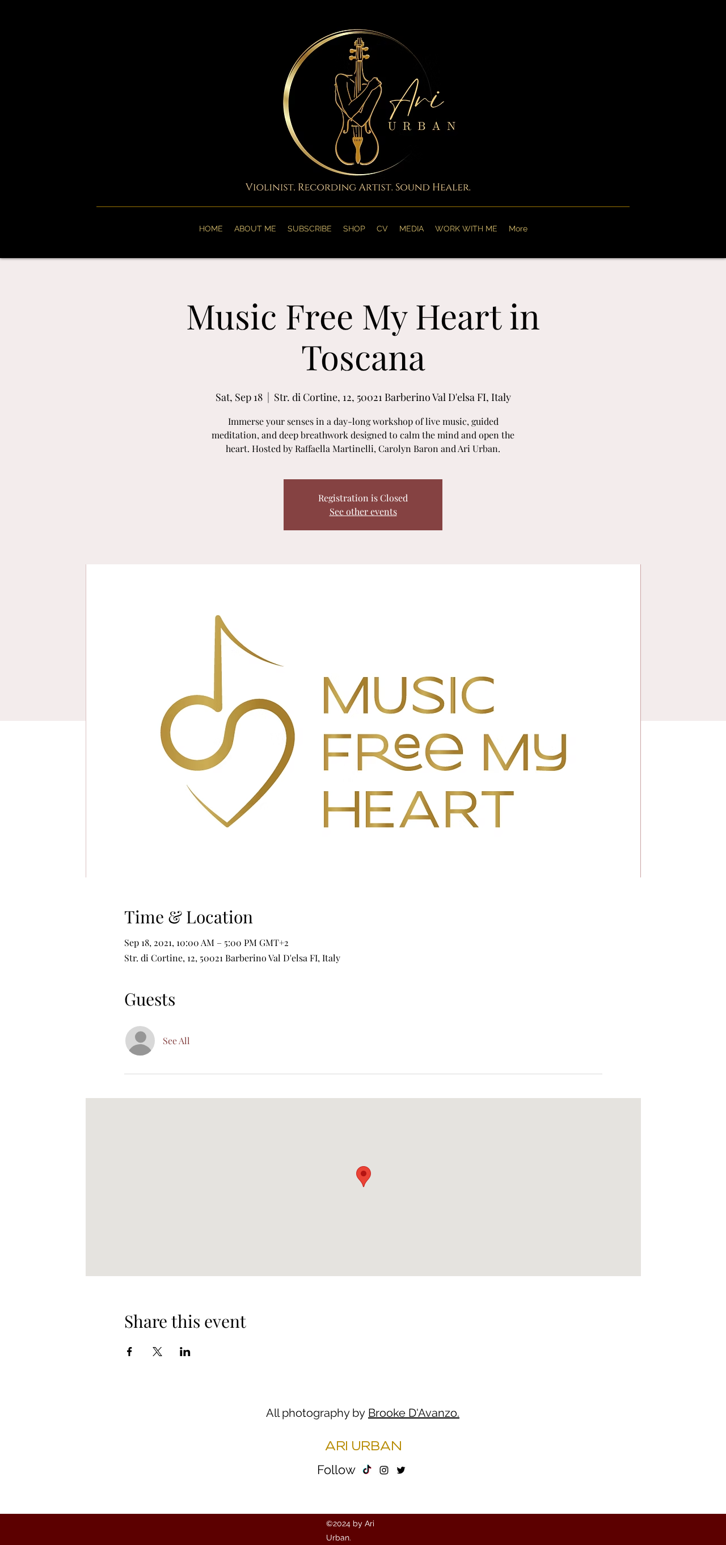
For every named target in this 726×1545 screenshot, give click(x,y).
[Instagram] (384, 1470)
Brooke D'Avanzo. (413, 1413)
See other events (363, 511)
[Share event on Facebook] (129, 1351)
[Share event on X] (157, 1351)
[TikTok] (367, 1470)
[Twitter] (401, 1470)
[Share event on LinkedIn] (185, 1351)
